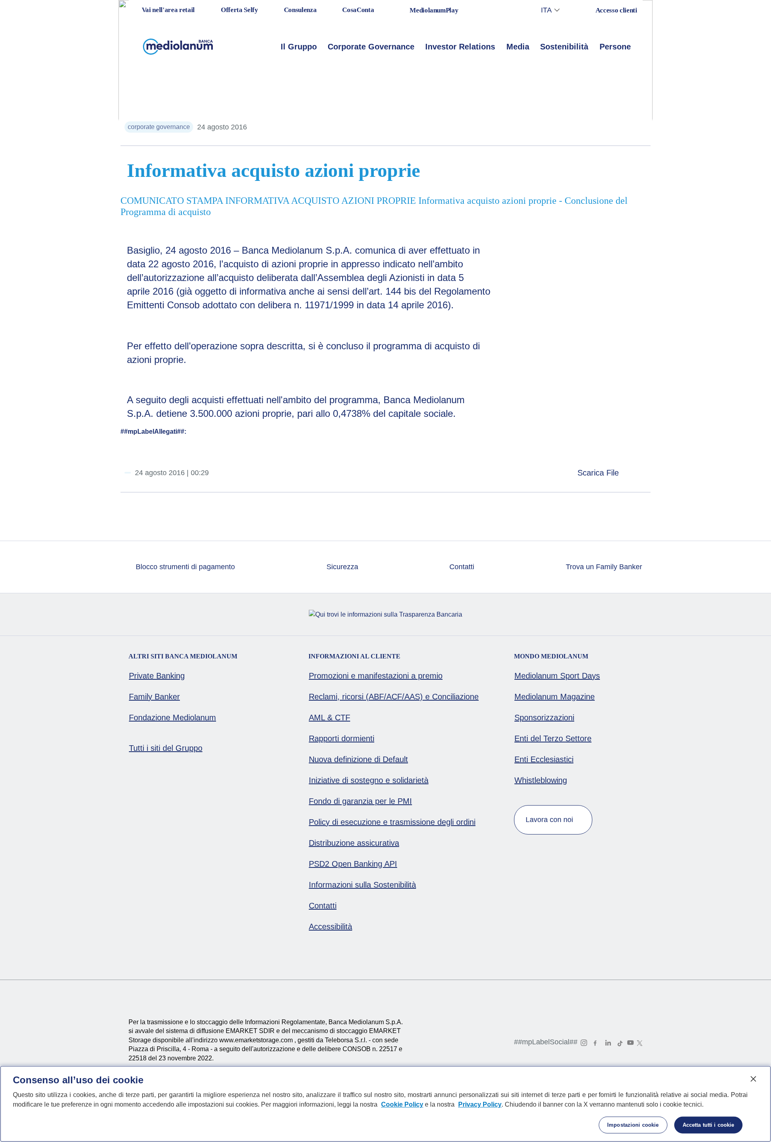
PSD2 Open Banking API (353, 863)
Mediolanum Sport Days (557, 675)
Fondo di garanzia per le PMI (360, 801)
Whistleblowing (540, 780)
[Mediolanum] (178, 47)
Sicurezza (341, 567)
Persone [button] (615, 46)
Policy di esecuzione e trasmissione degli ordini (392, 822)
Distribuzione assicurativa (354, 843)
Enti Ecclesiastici (543, 759)
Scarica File (599, 472)
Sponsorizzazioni (544, 717)
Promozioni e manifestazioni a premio (376, 675)
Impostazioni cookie (633, 1125)
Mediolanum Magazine (554, 696)
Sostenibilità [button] (564, 46)
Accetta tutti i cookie (708, 1125)
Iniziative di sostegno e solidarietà (368, 780)
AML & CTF (329, 717)
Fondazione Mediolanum (172, 717)
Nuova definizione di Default (358, 759)
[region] (385, 1104)
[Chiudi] (753, 1079)
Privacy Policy (480, 1104)
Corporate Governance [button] (371, 46)
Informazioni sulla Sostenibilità (362, 884)
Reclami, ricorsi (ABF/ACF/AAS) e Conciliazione (394, 696)
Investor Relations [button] (460, 46)
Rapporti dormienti (341, 738)
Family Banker (154, 696)
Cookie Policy (402, 1104)
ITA (546, 10)
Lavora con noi (550, 820)
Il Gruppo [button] (299, 46)
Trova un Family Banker (603, 567)
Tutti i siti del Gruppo (165, 748)
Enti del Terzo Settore (553, 738)
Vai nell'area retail (167, 10)
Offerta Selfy (239, 10)
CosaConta (358, 10)
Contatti (460, 567)
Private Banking (157, 675)
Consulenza (300, 10)
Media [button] (517, 46)
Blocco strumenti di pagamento (184, 567)
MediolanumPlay (434, 10)
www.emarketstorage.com (256, 1040)
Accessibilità (330, 926)
